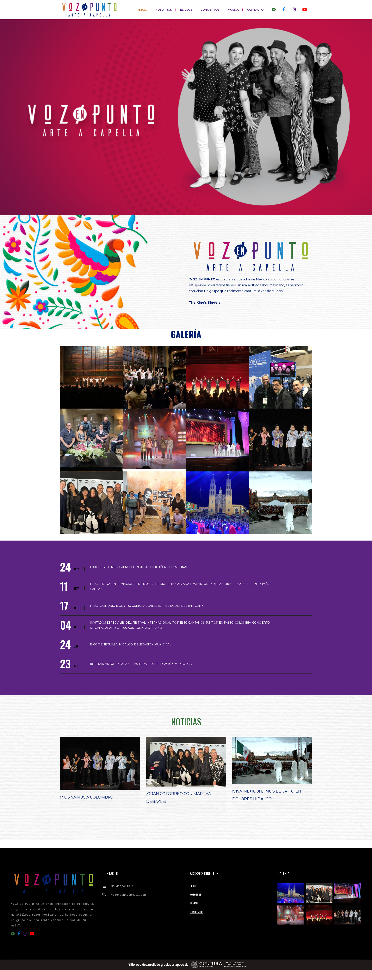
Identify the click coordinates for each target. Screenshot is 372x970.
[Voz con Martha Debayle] (91, 502)
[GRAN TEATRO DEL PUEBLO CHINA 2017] (217, 440)
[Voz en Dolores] (217, 502)
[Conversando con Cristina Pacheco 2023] (91, 440)
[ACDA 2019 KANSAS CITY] (217, 377)
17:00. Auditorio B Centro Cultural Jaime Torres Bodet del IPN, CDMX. (147, 606)
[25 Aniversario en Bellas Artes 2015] (91, 377)
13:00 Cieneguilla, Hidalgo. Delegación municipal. (131, 644)
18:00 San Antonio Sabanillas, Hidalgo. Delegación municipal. (141, 664)
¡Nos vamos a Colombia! (86, 797)
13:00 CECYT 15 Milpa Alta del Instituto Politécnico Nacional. (139, 567)
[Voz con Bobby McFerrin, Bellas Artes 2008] (280, 440)
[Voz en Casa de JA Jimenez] (154, 502)
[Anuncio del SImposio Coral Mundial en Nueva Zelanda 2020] (280, 377)
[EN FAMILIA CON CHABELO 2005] (154, 439)
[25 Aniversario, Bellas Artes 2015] (154, 377)
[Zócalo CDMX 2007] (280, 502)
